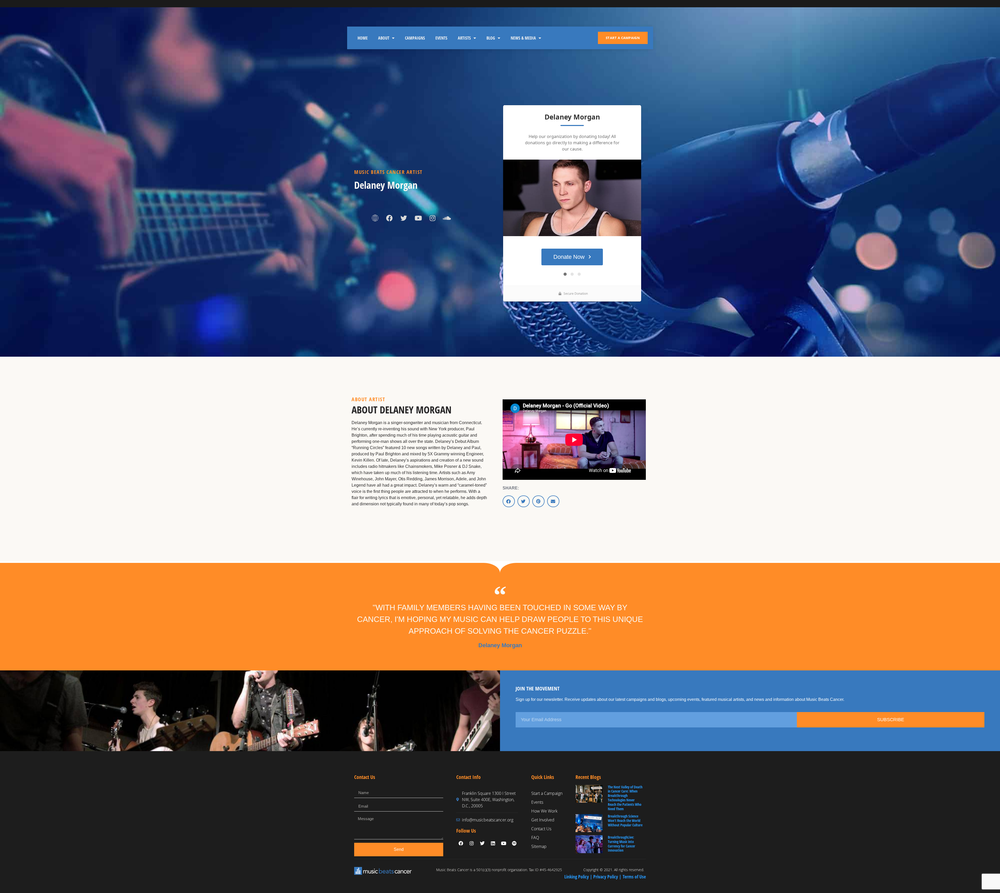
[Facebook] (389, 218)
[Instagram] (432, 218)
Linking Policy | (578, 876)
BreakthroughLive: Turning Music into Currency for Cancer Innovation (621, 844)
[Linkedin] (493, 843)
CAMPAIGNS (415, 38)
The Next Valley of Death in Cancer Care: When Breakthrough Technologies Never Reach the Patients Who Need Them (625, 797)
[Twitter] (403, 218)
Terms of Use (634, 876)
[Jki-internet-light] (375, 218)
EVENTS (441, 38)
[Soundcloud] (446, 218)
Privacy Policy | (608, 876)
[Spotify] (514, 843)
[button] (509, 501)
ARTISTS (464, 38)
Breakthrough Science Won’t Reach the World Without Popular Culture (625, 820)
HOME (363, 38)
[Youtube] (418, 218)
